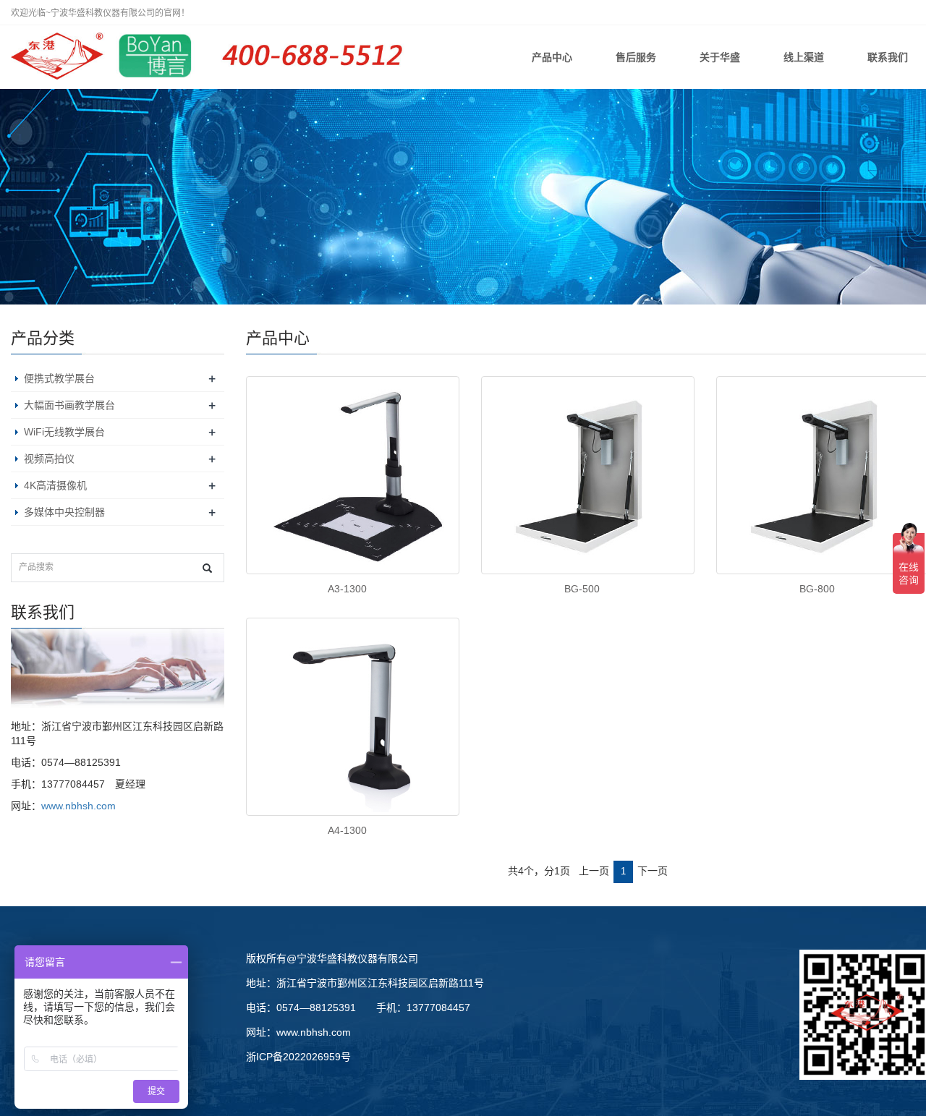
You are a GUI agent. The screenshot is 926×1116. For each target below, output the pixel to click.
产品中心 (552, 57)
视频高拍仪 (49, 458)
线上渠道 (803, 57)
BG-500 (582, 589)
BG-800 (817, 589)
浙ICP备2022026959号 (298, 1056)
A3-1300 (347, 589)
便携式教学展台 (59, 378)
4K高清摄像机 (55, 485)
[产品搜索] (207, 568)
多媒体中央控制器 (64, 512)
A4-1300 (347, 830)
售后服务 (636, 57)
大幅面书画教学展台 (69, 405)
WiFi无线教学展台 (64, 432)
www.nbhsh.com (78, 806)
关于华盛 (720, 57)
